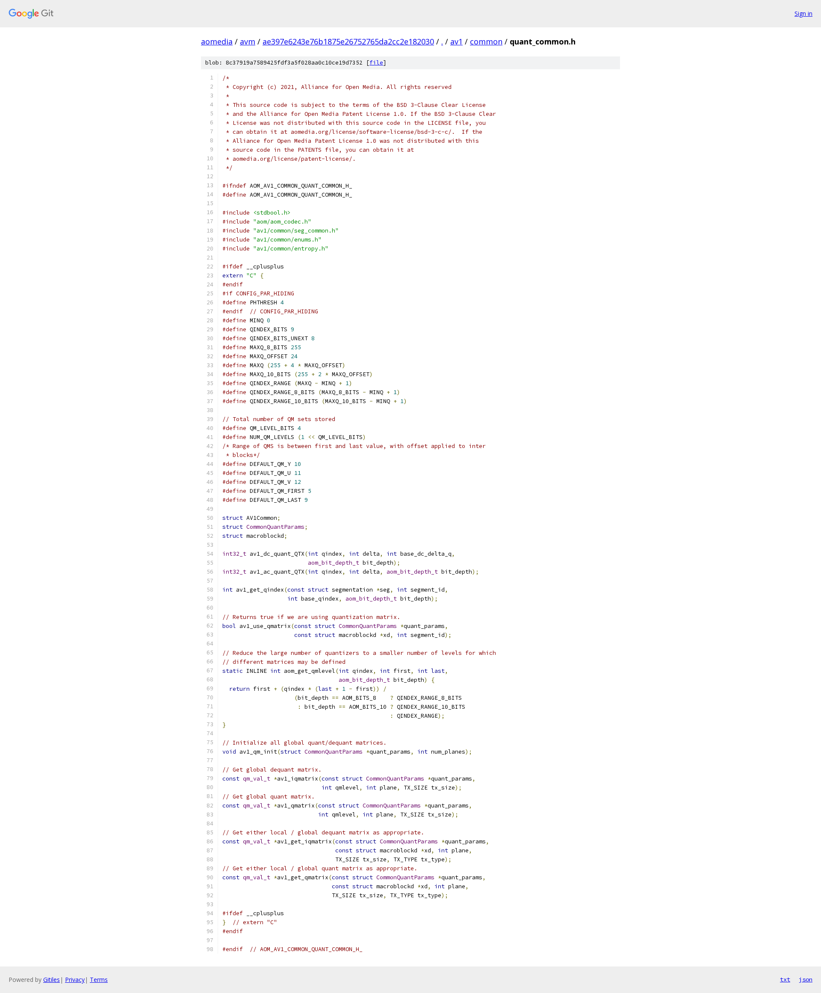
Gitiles (51, 979)
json (805, 979)
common (486, 41)
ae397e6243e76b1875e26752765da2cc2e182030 (348, 41)
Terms (99, 979)
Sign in (803, 13)
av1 (456, 41)
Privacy (75, 979)
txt (785, 979)
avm (247, 41)
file (376, 62)
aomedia (217, 41)
